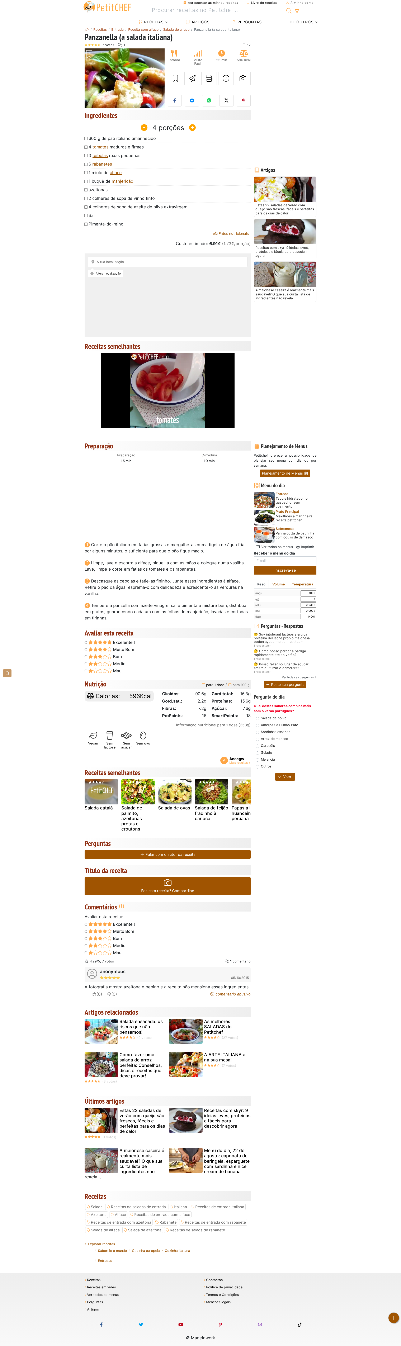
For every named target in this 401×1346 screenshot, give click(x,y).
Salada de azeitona (144, 1230)
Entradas (105, 1261)
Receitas (153, 22)
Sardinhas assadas (275, 732)
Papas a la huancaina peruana (242, 813)
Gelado (266, 752)
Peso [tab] (261, 584)
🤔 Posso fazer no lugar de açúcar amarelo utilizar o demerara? (281, 666)
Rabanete (168, 1222)
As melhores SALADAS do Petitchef (218, 1027)
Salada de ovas (174, 807)
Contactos (214, 1280)
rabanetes (102, 164)
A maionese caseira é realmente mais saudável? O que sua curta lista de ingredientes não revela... (124, 1163)
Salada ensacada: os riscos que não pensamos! (141, 1027)
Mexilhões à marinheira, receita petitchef (294, 518)
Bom (117, 656)
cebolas (100, 155)
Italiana (180, 1207)
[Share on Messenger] (192, 100)
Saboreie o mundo (112, 1251)
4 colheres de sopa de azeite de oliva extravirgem (138, 206)
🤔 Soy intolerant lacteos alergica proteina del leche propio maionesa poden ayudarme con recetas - (282, 638)
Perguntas (249, 22)
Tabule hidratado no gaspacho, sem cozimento (292, 502)
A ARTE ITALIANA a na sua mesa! (224, 1057)
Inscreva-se (285, 570)
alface (116, 172)
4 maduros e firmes (116, 146)
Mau (117, 670)
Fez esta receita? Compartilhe (167, 891)
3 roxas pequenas (114, 155)
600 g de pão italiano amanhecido (122, 138)
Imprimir (307, 547)
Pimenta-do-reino (106, 224)
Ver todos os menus (276, 547)
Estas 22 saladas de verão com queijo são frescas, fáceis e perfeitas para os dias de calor (142, 1121)
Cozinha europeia (146, 1251)
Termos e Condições (222, 1295)
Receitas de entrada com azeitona (121, 1222)
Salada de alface (105, 1230)
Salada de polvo (274, 718)
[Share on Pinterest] (244, 100)
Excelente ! (123, 642)
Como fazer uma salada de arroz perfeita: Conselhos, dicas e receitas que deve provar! (140, 1065)
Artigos (199, 22)
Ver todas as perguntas (298, 677)
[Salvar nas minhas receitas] (175, 78)
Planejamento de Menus (283, 473)
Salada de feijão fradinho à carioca (211, 813)
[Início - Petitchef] (87, 29)
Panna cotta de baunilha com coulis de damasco (295, 535)
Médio (119, 663)
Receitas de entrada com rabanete (215, 1222)
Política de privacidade (224, 1287)
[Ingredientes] (7, 673)
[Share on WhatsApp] (209, 100)
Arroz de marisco (274, 739)
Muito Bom (123, 649)
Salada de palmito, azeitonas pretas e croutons (131, 818)
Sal (92, 215)
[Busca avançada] (297, 11)
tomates (100, 146)
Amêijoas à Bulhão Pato (279, 725)
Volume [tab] (278, 584)
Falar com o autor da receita (170, 854)
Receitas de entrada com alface (162, 1214)
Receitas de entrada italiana (219, 1207)
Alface (120, 1214)
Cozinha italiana (177, 1251)
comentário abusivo (232, 994)
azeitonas (98, 189)
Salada (97, 1207)
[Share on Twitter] (226, 100)
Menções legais (218, 1302)
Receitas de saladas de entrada (138, 1207)
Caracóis (268, 745)
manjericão (122, 181)
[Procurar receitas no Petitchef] (289, 10)
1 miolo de (105, 172)
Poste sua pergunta (287, 684)
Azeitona (99, 1214)
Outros (266, 766)
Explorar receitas (101, 1244)
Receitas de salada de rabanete (197, 1230)
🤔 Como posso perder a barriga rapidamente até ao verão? (280, 653)
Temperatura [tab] (302, 584)
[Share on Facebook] (175, 100)
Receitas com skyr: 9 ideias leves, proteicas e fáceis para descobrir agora (227, 1118)
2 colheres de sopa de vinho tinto (122, 198)
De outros (300, 22)
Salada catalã (99, 807)
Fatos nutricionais (233, 233)
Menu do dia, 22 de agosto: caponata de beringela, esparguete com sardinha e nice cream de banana (227, 1161)
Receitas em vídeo (101, 1287)
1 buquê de (111, 181)
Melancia (268, 759)
